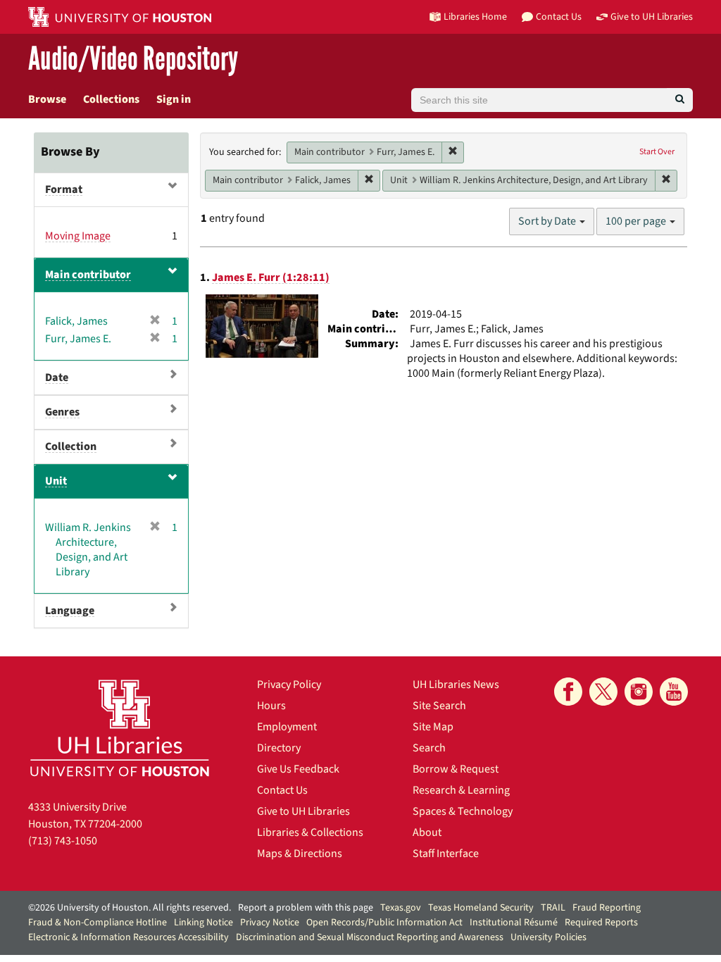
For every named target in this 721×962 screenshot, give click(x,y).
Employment (287, 727)
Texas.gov (400, 908)
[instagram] (639, 691)
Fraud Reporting (606, 908)
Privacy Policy (289, 684)
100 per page (637, 221)
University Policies (548, 937)
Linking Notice (203, 923)
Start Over (657, 152)
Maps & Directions (299, 853)
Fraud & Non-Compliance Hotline (97, 923)
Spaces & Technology (463, 811)
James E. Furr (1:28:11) (271, 277)
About (427, 832)
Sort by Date (548, 221)
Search (429, 748)
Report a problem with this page (305, 908)
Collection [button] (70, 446)
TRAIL (553, 908)
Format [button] (63, 189)
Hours (271, 705)
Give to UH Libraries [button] (651, 16)
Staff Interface (446, 853)
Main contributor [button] (88, 274)
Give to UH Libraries (303, 811)
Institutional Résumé (514, 923)
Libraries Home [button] (475, 16)
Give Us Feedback (298, 769)
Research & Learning (461, 790)
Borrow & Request (456, 769)
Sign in (173, 99)
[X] (603, 691)
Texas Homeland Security (481, 908)
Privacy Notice (269, 923)
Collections (111, 99)
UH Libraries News (456, 684)
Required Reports (601, 923)
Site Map (433, 727)
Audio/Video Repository (133, 59)
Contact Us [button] (559, 16)
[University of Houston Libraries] (119, 727)
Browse (47, 99)
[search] (680, 100)
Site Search (439, 705)
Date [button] (56, 377)
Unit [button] (56, 481)
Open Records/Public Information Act (384, 923)
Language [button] (69, 610)
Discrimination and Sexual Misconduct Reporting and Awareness (369, 937)
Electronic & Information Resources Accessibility (128, 937)
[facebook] (568, 691)
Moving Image (78, 236)
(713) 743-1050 (62, 841)
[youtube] (674, 691)
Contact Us (282, 790)
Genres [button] (62, 412)
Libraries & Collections (310, 832)
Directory (279, 748)
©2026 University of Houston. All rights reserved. (129, 908)
